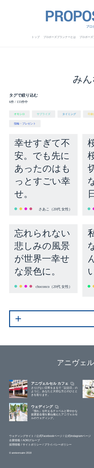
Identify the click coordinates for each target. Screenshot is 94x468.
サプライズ (43, 114)
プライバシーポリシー (58, 444)
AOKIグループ (31, 440)
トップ (35, 37)
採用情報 (14, 444)
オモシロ (19, 114)
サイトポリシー (32, 444)
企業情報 (14, 440)
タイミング (69, 114)
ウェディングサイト (21, 436)
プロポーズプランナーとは (59, 37)
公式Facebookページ (49, 436)
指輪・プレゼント (25, 123)
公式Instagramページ (78, 436)
